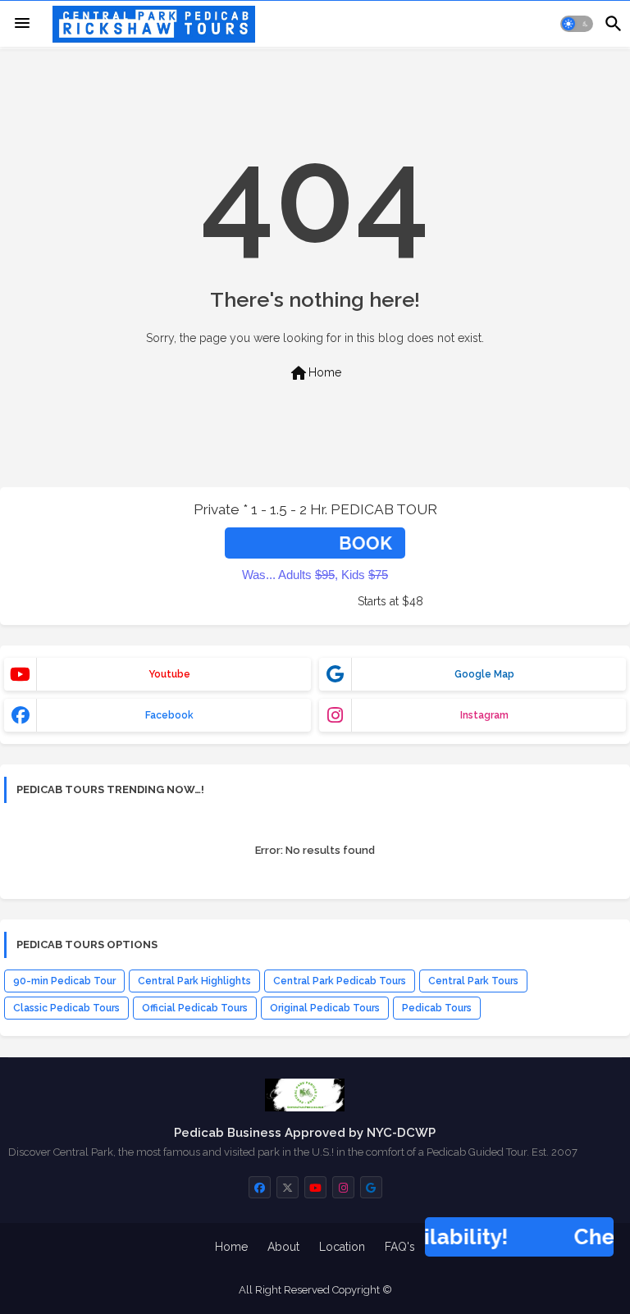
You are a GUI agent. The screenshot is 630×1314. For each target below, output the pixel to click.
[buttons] (260, 1187)
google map (484, 674)
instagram (484, 715)
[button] (576, 24)
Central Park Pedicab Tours (339, 981)
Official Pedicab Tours (195, 1008)
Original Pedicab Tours (325, 1008)
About (283, 1246)
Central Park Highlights (194, 981)
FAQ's (400, 1246)
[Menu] (22, 23)
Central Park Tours (473, 981)
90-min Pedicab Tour (64, 981)
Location (342, 1246)
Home (315, 373)
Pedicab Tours (437, 1008)
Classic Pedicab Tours (66, 1008)
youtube (169, 674)
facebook (169, 715)
